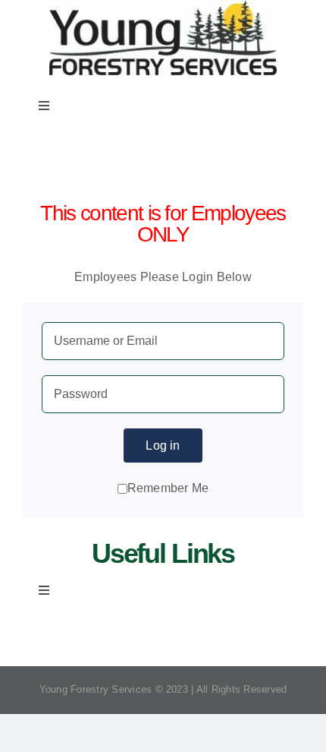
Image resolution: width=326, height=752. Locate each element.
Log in (163, 445)
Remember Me (168, 488)
